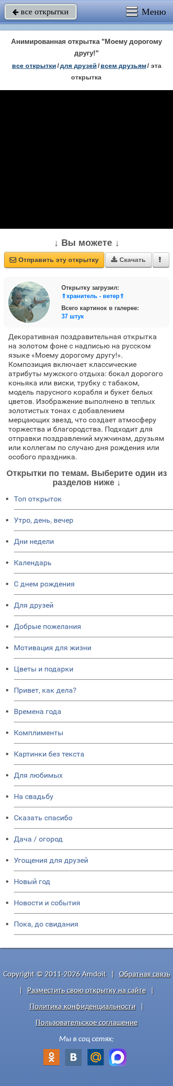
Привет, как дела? (45, 690)
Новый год (32, 881)
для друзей (78, 65)
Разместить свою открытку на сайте (86, 990)
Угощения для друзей (51, 860)
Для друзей (34, 605)
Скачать (128, 259)
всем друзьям (123, 65)
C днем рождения (44, 584)
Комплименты (38, 732)
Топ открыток (38, 498)
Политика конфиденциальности (83, 1007)
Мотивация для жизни (52, 647)
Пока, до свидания (46, 924)
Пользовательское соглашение (86, 1023)
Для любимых (38, 775)
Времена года (37, 711)
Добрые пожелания (47, 626)
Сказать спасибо (43, 817)
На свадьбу (34, 796)
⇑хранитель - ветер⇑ (93, 296)
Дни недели (34, 541)
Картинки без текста (49, 754)
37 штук (72, 316)
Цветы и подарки (43, 669)
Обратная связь (144, 974)
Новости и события (47, 902)
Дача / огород (38, 839)
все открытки (40, 11)
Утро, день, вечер (43, 520)
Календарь (33, 562)
